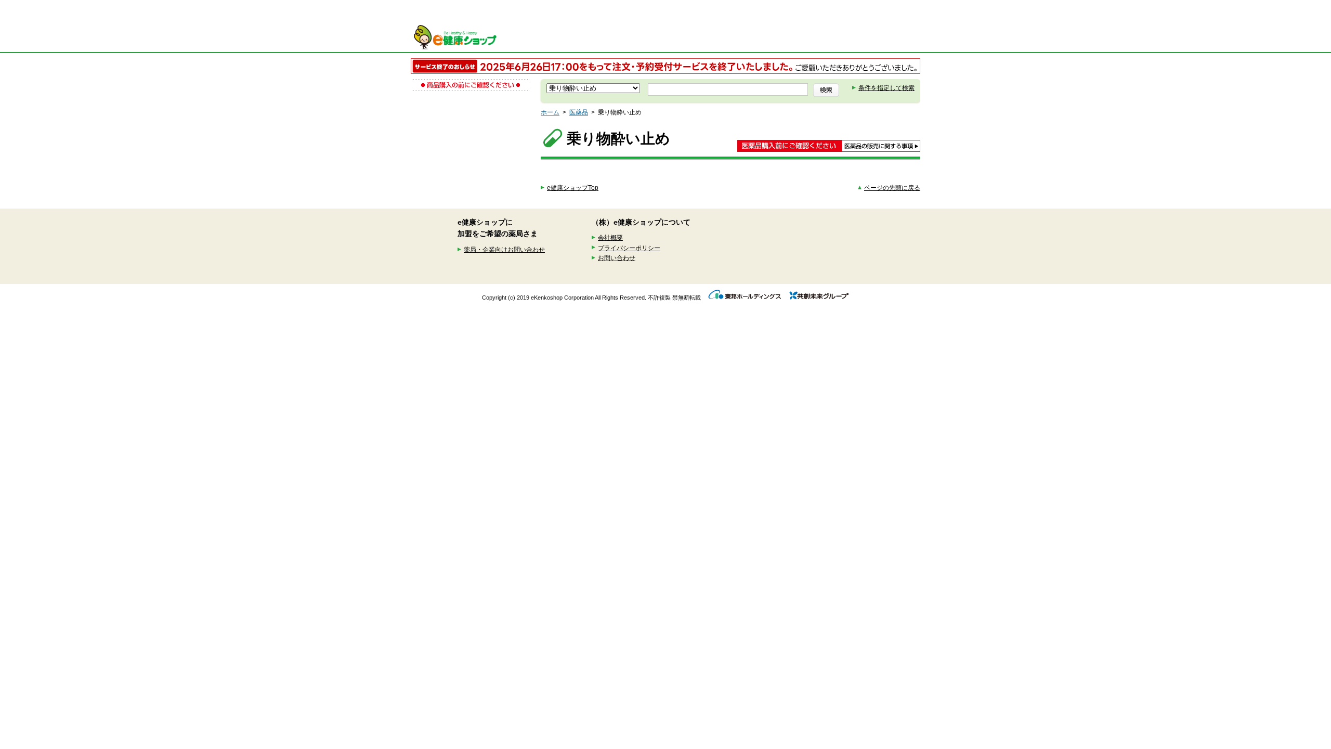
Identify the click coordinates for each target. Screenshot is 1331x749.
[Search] (826, 90)
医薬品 (578, 112)
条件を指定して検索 (886, 88)
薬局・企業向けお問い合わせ (504, 249)
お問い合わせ (616, 258)
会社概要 (610, 237)
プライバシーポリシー (629, 248)
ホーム (550, 112)
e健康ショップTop (572, 187)
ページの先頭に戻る (892, 187)
